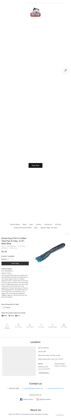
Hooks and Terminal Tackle (22, 228)
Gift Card (58, 224)
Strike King (21, 246)
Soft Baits (4, 248)
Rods (31, 224)
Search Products (7, 327)
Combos (38, 224)
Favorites (41, 327)
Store (3, 246)
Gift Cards (64, 327)
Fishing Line (48, 224)
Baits (36, 228)
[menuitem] (65, 234)
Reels (24, 224)
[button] (7, 307)
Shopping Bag (52, 327)
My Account (18, 327)
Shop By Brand (15, 224)
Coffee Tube (13, 248)
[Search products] (65, 70)
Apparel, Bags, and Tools (49, 228)
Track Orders (30, 327)
